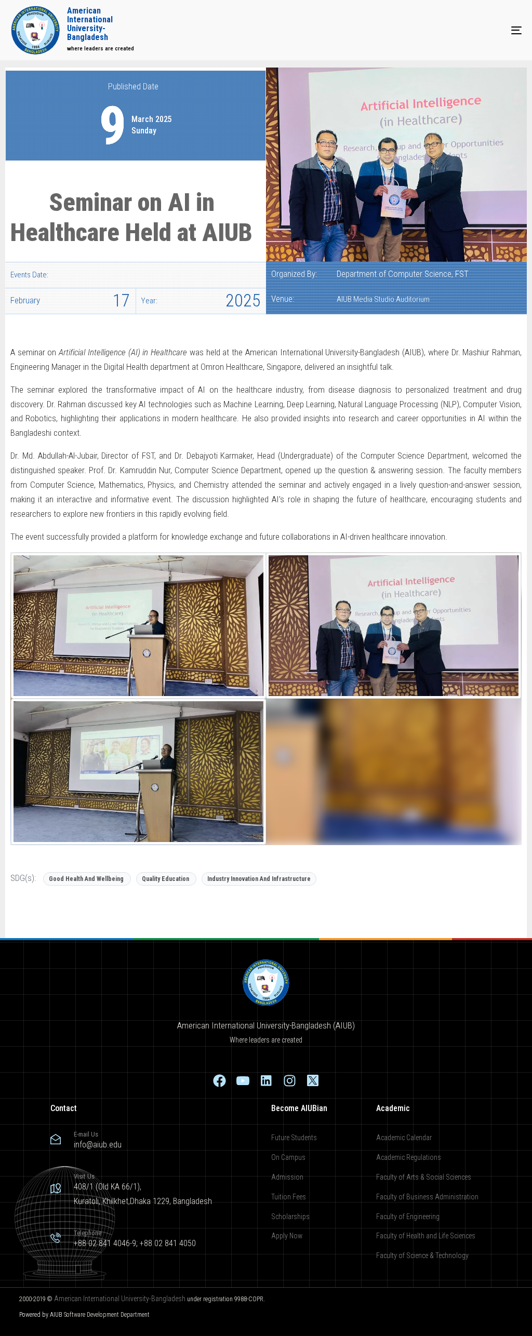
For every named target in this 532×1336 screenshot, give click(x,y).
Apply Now (286, 1236)
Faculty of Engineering (408, 1216)
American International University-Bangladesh (119, 1298)
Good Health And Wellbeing (86, 879)
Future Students (294, 1137)
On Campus (288, 1157)
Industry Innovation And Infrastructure (259, 879)
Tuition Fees (288, 1197)
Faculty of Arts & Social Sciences (423, 1177)
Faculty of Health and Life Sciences (425, 1236)
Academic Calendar (404, 1137)
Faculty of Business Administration (427, 1197)
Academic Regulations (408, 1157)
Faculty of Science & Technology (422, 1255)
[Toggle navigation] (436, 30)
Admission (287, 1177)
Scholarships (290, 1216)
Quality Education (165, 879)
